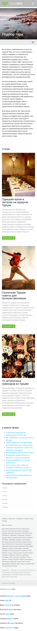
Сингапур (25, 555)
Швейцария (6, 564)
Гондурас (28, 535)
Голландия (20, 535)
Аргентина (25, 529)
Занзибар (5, 539)
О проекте (19, 518)
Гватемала (5, 535)
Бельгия (4, 531)
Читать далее (7, 238)
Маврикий (5, 546)
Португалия (17, 553)
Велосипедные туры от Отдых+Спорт (19, 453)
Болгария (11, 531)
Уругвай (15, 559)
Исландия (5, 542)
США (10, 557)
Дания (9, 537)
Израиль (19, 539)
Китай (8, 544)
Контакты (12, 518)
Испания (5, 503)
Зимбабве (12, 539)
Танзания (23, 557)
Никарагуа (5, 550)
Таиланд (5, 507)
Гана (30, 533)
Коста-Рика (14, 544)
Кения (29, 542)
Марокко (5, 548)
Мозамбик (18, 548)
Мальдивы (29, 546)
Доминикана (17, 537)
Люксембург (27, 544)
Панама (4, 553)
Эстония (28, 564)
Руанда (30, 553)
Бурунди (4, 533)
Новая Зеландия (15, 550)
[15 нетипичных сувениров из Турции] (18, 356)
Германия (13, 535)
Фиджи (21, 559)
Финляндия (5, 561)
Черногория (21, 561)
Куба (20, 544)
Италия (4, 499)
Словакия (5, 557)
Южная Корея (7, 566)
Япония (14, 566)
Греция (4, 495)
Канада (23, 542)
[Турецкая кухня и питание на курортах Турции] (18, 175)
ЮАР (33, 564)
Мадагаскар (13, 546)
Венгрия (11, 533)
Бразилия (25, 531)
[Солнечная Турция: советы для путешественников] (18, 268)
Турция (4, 488)
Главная (4, 518)
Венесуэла (18, 533)
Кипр (3, 544)
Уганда (10, 559)
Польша (10, 553)
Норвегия (24, 550)
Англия (18, 529)
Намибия (26, 548)
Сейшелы (12, 555)
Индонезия (26, 539)
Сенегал (18, 555)
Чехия (28, 561)
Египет (4, 491)
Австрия (12, 529)
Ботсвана (18, 531)
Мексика (11, 548)
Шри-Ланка (20, 564)
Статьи (26, 518)
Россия (24, 553)
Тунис (29, 557)
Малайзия (21, 546)
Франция (13, 561)
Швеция (13, 564)
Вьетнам (25, 533)
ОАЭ (29, 550)
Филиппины (28, 559)
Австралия (5, 529)
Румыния (5, 555)
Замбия (29, 537)
